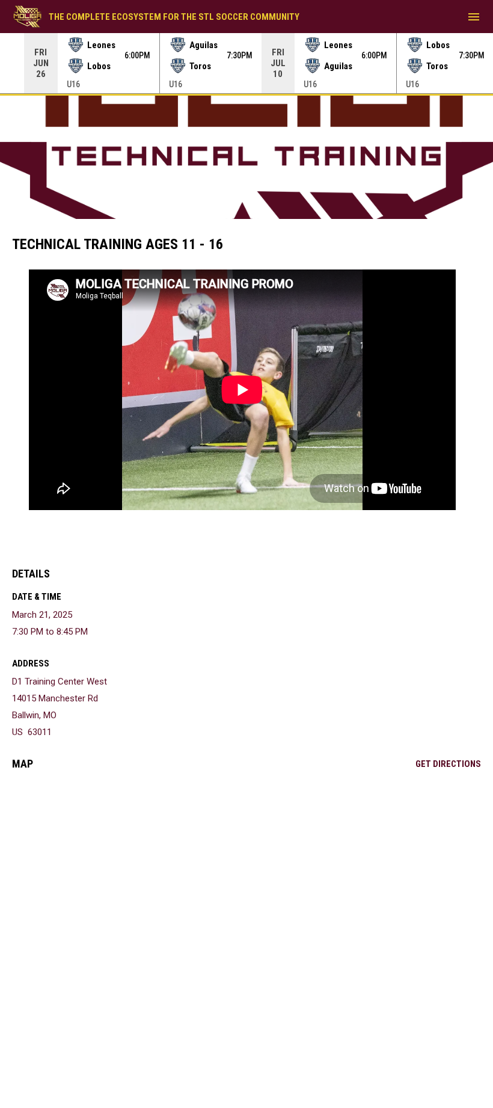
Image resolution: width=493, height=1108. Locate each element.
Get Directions (448, 764)
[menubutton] (474, 17)
